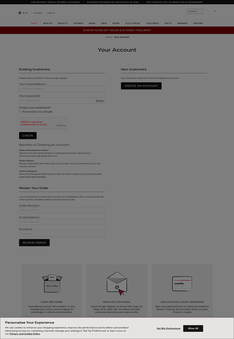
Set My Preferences (168, 328)
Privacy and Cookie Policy (25, 333)
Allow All (193, 328)
